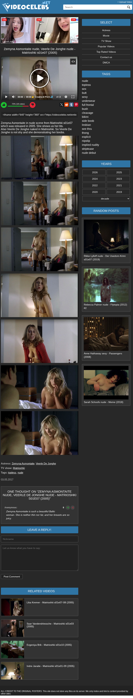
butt (84, 92)
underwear (88, 100)
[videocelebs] (25, 11)
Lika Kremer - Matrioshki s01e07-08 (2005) (50, 602)
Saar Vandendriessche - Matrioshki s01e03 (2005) (50, 625)
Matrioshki (19, 468)
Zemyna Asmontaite (23, 463)
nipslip (86, 140)
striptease (88, 148)
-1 (73, 507)
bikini (85, 116)
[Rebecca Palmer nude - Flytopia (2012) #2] (106, 301)
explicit (86, 136)
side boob (88, 120)
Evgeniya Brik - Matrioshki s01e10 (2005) (49, 644)
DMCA (106, 62)
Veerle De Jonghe (46, 463)
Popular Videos (106, 46)
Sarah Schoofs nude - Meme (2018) (103, 402)
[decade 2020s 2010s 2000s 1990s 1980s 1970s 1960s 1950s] (106, 198)
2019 (119, 192)
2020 (95, 192)
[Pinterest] (76, 105)
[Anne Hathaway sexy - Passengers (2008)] (106, 350)
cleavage (87, 112)
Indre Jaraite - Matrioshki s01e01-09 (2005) (50, 666)
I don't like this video (33, 105)
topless (86, 84)
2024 (95, 178)
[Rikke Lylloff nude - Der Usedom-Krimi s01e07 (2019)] (106, 252)
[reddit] (66, 105)
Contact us (106, 57)
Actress (106, 30)
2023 (119, 178)
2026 (95, 172)
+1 (68, 507)
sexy (85, 96)
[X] (62, 105)
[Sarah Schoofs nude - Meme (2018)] (106, 398)
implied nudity (90, 144)
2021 (119, 185)
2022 (95, 185)
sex (84, 88)
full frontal (88, 104)
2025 (119, 172)
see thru (87, 128)
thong (85, 132)
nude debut (89, 152)
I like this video (4, 105)
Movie (106, 35)
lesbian (86, 124)
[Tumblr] (71, 105)
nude (85, 80)
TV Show (106, 41)
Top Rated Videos (106, 51)
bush (85, 108)
